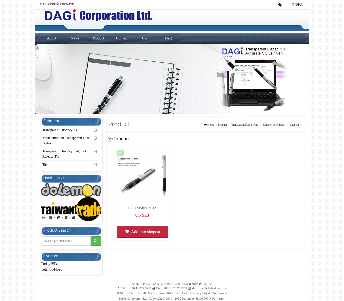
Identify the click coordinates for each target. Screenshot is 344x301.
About (51, 38)
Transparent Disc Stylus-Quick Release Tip (64, 153)
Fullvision (218, 298)
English (207, 284)
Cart (145, 38)
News (75, 38)
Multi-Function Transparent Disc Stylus (66, 140)
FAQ (168, 38)
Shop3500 (202, 298)
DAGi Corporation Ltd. (57, 4)
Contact (122, 38)
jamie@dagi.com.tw (213, 288)
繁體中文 (297, 4)
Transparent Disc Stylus (59, 130)
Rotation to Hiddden (273, 124)
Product (98, 38)
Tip (44, 164)
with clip (294, 124)
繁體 (195, 284)
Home (210, 124)
